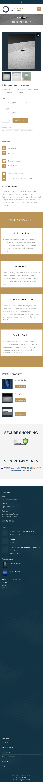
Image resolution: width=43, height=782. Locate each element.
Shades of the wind (22, 408)
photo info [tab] (6, 142)
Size (3, 99)
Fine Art (10, 127)
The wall (18, 394)
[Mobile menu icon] (39, 9)
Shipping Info (6, 752)
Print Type (5, 109)
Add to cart (20, 120)
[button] (38, 35)
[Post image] (5, 533)
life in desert (15, 130)
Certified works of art (9, 743)
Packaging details (8, 747)
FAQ (3, 766)
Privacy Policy (6, 761)
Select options (20, 386)
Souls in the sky (20, 380)
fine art (8, 130)
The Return (13, 539)
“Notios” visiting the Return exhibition (22, 531)
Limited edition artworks (26, 130)
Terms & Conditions (8, 757)
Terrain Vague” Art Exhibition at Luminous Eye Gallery (25, 549)
